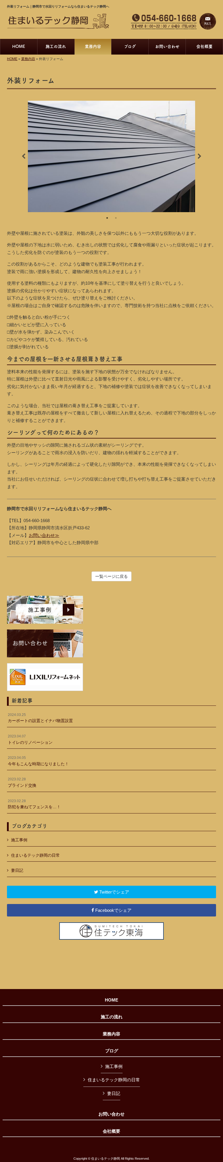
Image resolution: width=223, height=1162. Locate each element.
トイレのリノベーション (30, 739)
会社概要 (111, 1131)
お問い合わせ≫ (44, 535)
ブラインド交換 (22, 782)
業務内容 (28, 59)
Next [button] (199, 156)
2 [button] (116, 218)
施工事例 (19, 840)
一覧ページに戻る (111, 576)
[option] (111, 156)
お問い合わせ (111, 1114)
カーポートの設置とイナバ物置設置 (40, 718)
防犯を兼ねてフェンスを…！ (34, 804)
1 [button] (107, 218)
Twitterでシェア (113, 891)
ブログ (111, 1051)
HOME (12, 59)
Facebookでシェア (113, 910)
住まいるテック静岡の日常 (35, 855)
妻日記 (17, 870)
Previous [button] (23, 156)
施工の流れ (112, 1017)
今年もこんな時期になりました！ (38, 761)
